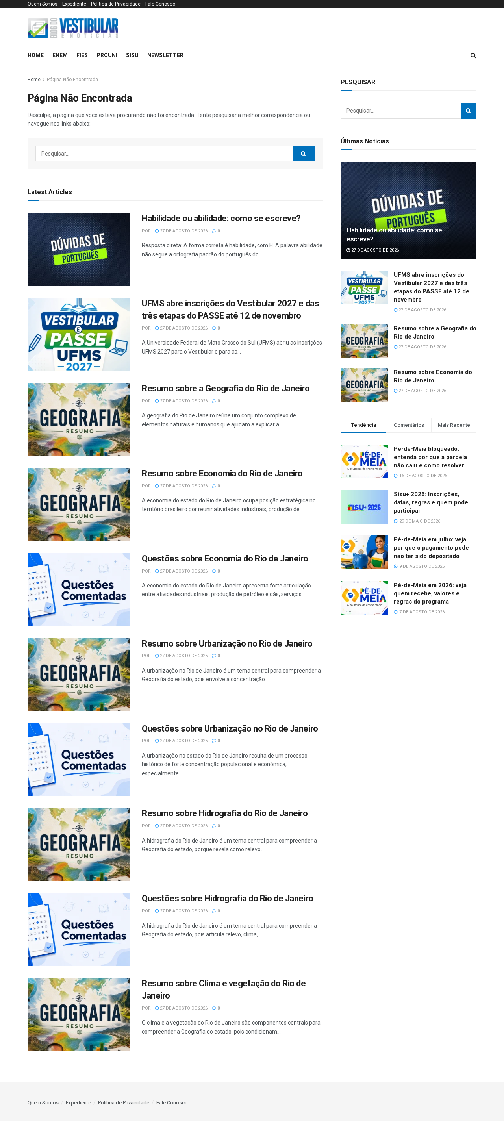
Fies (82, 55)
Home (36, 55)
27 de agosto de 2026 (183, 230)
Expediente (74, 4)
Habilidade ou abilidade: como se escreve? (221, 218)
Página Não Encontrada (72, 79)
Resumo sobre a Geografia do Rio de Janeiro (226, 388)
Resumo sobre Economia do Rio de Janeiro (222, 473)
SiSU (132, 55)
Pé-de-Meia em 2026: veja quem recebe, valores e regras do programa (430, 593)
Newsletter (165, 55)
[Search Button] (304, 153)
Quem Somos (42, 4)
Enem (60, 55)
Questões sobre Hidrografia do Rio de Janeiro (227, 898)
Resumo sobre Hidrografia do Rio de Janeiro (225, 813)
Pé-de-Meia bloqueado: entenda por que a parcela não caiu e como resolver (430, 457)
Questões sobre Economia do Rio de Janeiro (225, 558)
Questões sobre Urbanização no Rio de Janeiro (230, 729)
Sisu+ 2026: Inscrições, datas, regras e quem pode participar (431, 502)
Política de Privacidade (116, 4)
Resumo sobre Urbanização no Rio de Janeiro (227, 644)
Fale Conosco (160, 4)
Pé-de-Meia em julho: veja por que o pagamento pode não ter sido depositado (431, 548)
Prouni (106, 55)
